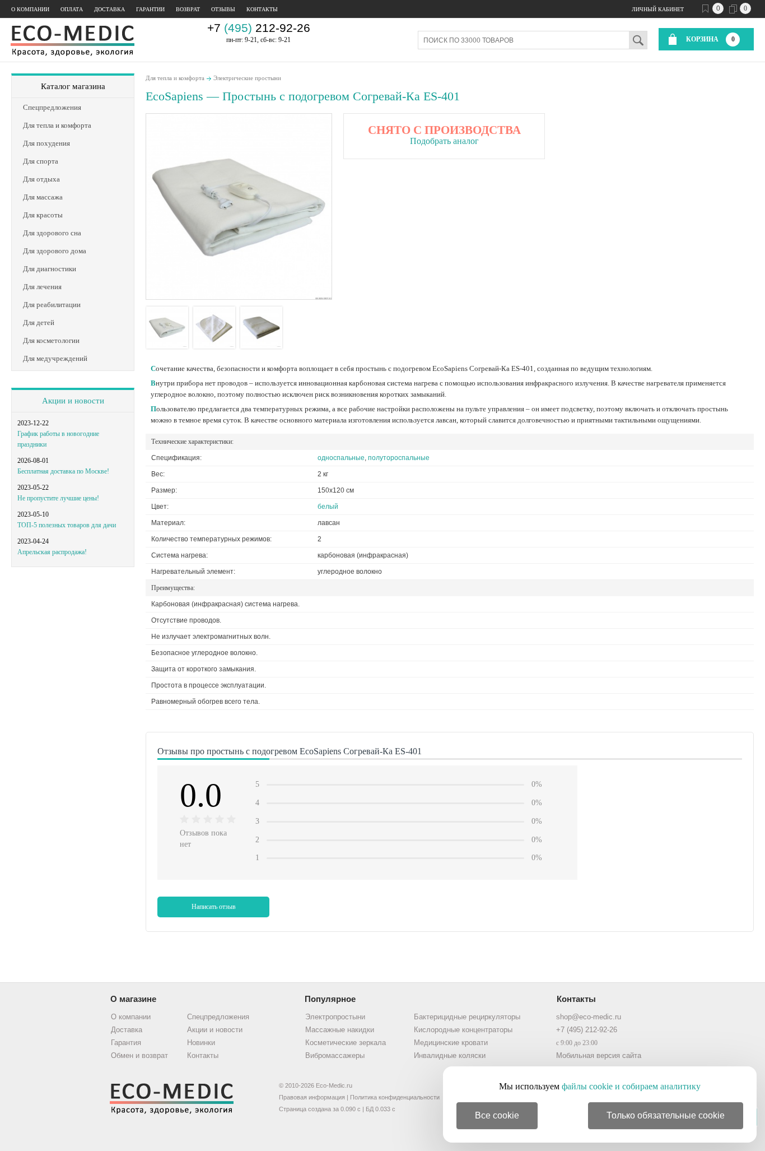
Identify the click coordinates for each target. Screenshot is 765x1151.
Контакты (262, 9)
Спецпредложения (218, 1017)
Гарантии (150, 9)
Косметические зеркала (345, 1042)
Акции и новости (73, 400)
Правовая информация (312, 1097)
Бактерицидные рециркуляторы (467, 1017)
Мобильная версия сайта (598, 1055)
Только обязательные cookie (666, 1115)
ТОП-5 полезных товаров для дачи (66, 525)
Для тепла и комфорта (175, 78)
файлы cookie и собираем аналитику (631, 1086)
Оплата (71, 9)
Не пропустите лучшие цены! (58, 498)
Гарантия (126, 1042)
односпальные (341, 458)
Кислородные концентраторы (463, 1029)
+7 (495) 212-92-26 (586, 1029)
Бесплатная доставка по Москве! (63, 471)
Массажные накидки (339, 1029)
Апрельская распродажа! (52, 552)
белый (328, 506)
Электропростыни (335, 1017)
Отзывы (223, 9)
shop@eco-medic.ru (588, 1017)
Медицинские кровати (451, 1042)
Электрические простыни (247, 78)
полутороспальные (399, 458)
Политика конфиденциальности (395, 1097)
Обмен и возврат (139, 1055)
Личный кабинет (658, 9)
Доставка (109, 9)
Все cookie (497, 1115)
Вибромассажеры (335, 1055)
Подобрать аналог (444, 141)
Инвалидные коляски (450, 1055)
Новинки (201, 1042)
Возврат (188, 9)
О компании (30, 9)
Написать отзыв (214, 907)
